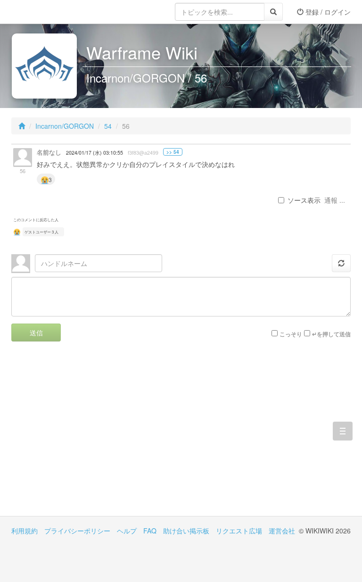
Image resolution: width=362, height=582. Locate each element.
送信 (36, 332)
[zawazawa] (49, 12)
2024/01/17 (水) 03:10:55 (94, 152)
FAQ (149, 530)
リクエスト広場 (239, 530)
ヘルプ (127, 530)
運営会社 (282, 530)
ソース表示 (304, 200)
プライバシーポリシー (77, 530)
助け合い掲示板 (186, 530)
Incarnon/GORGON (64, 126)
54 (108, 126)
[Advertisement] (96, 436)
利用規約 (24, 530)
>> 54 (172, 152)
